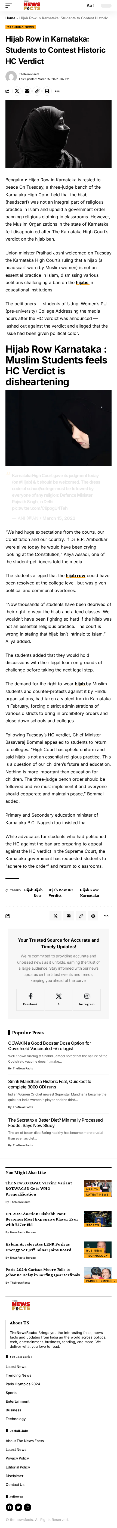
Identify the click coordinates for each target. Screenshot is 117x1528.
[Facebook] (30, 1000)
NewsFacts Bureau (23, 1232)
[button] (10, 5)
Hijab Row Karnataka (89, 893)
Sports (92, 1225)
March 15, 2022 (58, 518)
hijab (80, 683)
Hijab (28, 890)
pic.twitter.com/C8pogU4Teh (39, 508)
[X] (59, 1000)
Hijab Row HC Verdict (61, 893)
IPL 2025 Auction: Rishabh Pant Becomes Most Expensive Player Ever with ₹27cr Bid (41, 1219)
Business (94, 1250)
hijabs (83, 282)
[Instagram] (87, 1000)
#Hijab (25, 482)
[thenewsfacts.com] (32, 5)
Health (92, 1189)
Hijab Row (38, 893)
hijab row (75, 575)
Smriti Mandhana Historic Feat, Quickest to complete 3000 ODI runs (49, 1084)
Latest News (97, 1194)
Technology (97, 1255)
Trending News (20, 27)
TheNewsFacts (29, 74)
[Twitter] (18, 1507)
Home (10, 18)
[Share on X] (16, 91)
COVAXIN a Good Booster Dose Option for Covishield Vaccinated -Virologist (49, 1045)
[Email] (27, 91)
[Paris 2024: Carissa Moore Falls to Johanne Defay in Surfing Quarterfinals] (98, 1275)
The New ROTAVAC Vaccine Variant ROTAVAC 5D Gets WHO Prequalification (38, 1188)
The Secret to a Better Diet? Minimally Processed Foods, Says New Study (55, 1122)
